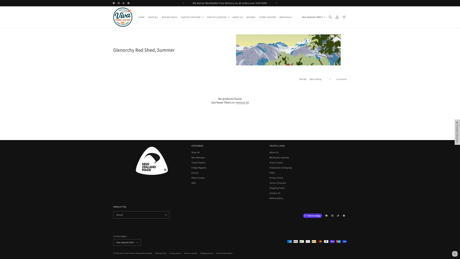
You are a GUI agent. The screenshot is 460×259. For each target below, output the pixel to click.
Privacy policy (175, 253)
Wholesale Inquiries (279, 157)
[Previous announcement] (183, 3)
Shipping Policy (277, 187)
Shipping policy (206, 253)
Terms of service (190, 253)
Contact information (224, 253)
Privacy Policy (276, 177)
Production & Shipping (281, 167)
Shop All (195, 152)
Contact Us (275, 193)
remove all (242, 102)
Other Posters (198, 177)
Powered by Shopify (144, 253)
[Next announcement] (276, 3)
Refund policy (276, 198)
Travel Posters (198, 162)
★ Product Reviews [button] (457, 132)
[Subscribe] (165, 215)
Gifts (193, 182)
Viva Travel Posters (127, 253)
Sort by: (303, 79)
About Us (274, 152)
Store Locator (276, 162)
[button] (192, 17)
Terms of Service (278, 182)
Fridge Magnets (199, 167)
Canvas (194, 172)
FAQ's (272, 172)
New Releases (198, 157)
